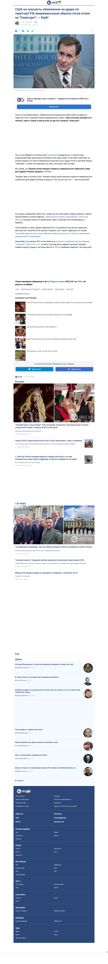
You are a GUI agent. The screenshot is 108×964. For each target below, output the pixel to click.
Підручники (57, 865)
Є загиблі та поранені (22, 576)
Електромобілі (58, 884)
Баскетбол (57, 848)
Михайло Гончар (21, 771)
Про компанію (20, 796)
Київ (17, 832)
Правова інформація (22, 799)
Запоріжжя (19, 835)
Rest (17, 654)
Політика (57, 814)
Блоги (18, 822)
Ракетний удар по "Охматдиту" (30, 289)
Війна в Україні (59, 289)
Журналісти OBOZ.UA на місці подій (65, 806)
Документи (57, 803)
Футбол (18, 848)
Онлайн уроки (20, 868)
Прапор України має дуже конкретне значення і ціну (36, 742)
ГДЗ (17, 865)
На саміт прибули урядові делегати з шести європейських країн (37, 550)
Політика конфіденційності (62, 799)
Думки (18, 659)
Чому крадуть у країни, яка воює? (29, 730)
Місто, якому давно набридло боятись (31, 755)
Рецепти (18, 898)
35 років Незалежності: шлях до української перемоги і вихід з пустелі (44, 664)
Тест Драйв (19, 884)
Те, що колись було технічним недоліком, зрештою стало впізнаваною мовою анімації (45, 444)
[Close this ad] (106, 951)
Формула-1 (19, 855)
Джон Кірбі (70, 289)
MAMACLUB (57, 921)
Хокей (18, 852)
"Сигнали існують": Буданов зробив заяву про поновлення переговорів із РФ (49, 560)
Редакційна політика (22, 294)
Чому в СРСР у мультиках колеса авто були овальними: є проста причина (48, 440)
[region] (54, 137)
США (17, 289)
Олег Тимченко (26, 22)
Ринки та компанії (21, 911)
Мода (56, 934)
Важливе (19, 381)
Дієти (17, 901)
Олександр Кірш (21, 758)
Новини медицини (21, 921)
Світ (17, 818)
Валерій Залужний (21, 668)
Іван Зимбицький (21, 733)
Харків (56, 832)
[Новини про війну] (18, 377)
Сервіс (56, 887)
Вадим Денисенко (21, 695)
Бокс (55, 852)
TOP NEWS (20, 503)
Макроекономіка (59, 911)
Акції (17, 887)
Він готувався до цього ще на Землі (27, 462)
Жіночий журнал (21, 938)
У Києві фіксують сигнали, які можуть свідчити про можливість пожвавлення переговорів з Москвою (50, 563)
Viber (80, 281)
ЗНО (17, 871)
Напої (56, 898)
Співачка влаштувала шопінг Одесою (28, 431)
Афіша (18, 931)
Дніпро (56, 835)
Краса (18, 934)
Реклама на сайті (21, 803)
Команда (57, 796)
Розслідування (60, 818)
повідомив (52, 155)
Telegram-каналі (57, 281)
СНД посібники (20, 874)
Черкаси (18, 839)
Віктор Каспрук (20, 680)
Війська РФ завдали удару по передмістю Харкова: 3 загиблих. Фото (46, 573)
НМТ (55, 871)
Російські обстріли (47, 289)
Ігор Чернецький (21, 746)
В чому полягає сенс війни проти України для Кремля (37, 677)
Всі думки (19, 781)
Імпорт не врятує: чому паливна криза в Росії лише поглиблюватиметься (45, 768)
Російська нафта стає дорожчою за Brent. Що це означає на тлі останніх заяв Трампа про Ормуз (47, 691)
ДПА (55, 868)
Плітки (56, 931)
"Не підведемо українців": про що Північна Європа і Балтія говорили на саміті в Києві (53, 547)
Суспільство (59, 822)
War (35, 22)
